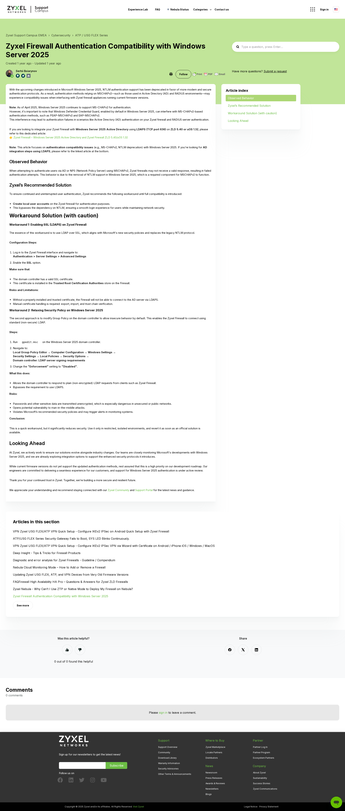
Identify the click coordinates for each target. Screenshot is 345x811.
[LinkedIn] (256, 650)
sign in (163, 712)
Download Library (167, 757)
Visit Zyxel (138, 806)
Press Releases (214, 778)
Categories (200, 9)
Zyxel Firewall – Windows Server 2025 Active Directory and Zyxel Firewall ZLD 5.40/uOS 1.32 (70, 137)
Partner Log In (260, 747)
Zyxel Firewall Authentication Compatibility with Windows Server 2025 (60, 596)
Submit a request (275, 71)
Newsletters (212, 788)
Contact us (222, 9)
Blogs (209, 794)
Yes (67, 650)
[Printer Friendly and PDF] (208, 74)
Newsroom (211, 772)
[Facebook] (230, 650)
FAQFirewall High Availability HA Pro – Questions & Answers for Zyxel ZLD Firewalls (70, 582)
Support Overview (167, 747)
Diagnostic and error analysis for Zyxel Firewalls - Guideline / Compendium (64, 560)
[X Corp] (243, 650)
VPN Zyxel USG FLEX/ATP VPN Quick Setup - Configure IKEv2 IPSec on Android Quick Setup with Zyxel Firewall (91, 531)
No (80, 650)
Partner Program (261, 752)
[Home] (27, 9)
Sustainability (260, 778)
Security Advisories (168, 768)
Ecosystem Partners (263, 757)
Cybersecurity (60, 35)
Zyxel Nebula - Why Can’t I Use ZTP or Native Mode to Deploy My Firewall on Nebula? (73, 589)
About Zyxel (259, 772)
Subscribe (116, 765)
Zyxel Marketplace (215, 747)
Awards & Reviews (215, 783)
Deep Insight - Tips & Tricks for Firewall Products (46, 553)
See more (23, 605)
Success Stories (261, 783)
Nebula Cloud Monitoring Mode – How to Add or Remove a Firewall (59, 567)
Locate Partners (214, 752)
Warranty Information (169, 763)
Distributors (212, 757)
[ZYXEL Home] (74, 740)
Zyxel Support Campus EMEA (26, 35)
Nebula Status (179, 9)
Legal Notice (250, 806)
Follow (183, 74)
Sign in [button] (324, 9)
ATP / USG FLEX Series (91, 35)
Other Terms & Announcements (174, 774)
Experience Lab (138, 9)
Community (164, 752)
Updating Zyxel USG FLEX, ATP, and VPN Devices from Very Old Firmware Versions (70, 574)
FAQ (157, 9)
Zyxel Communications (265, 788)
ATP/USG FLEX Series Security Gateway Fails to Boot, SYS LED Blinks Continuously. (71, 538)
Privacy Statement (269, 806)
